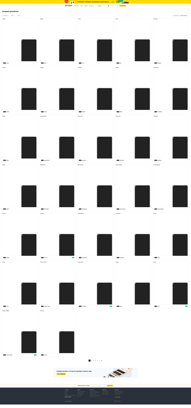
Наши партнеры (117, 394)
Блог (65, 392)
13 (101, 360)
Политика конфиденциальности (70, 395)
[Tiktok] (69, 396)
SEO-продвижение (80, 394)
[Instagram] (65, 396)
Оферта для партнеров (118, 392)
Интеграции (79, 395)
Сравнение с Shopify (93, 396)
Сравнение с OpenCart (93, 391)
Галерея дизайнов (80, 392)
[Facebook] (68, 396)
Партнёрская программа (119, 391)
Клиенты (86, 5)
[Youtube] (70, 396)
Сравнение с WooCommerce (94, 392)
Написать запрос (105, 392)
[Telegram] (66, 396)
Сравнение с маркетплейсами (95, 395)
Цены (82, 5)
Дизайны (100, 5)
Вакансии (66, 394)
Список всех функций (81, 391)
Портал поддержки (105, 391)
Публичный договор (105, 394)
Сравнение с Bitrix (93, 394)
